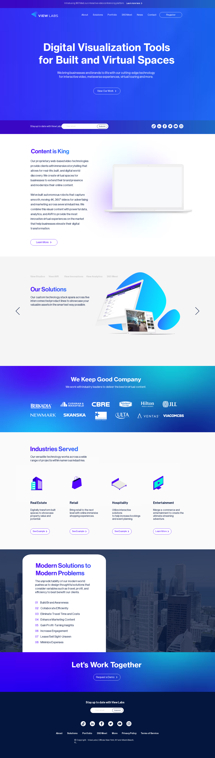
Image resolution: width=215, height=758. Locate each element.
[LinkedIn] (159, 126)
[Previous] (18, 311)
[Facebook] (165, 126)
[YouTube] (176, 126)
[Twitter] (170, 126)
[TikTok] (154, 126)
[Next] (197, 311)
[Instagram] (181, 126)
